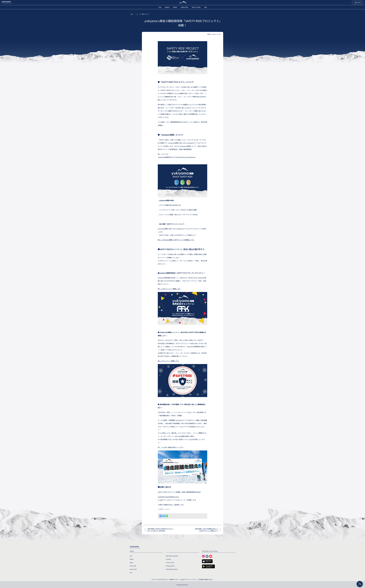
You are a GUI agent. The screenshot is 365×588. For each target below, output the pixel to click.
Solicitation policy (171, 569)
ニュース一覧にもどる (142, 14)
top (159, 7)
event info (184, 7)
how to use (196, 7)
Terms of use (170, 562)
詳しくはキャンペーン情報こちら (169, 289)
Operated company (172, 556)
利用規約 (201, 579)
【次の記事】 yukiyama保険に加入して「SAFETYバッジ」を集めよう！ (206, 530)
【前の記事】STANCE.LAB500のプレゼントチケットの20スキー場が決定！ (160, 530)
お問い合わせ (357, 2)
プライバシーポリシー (191, 579)
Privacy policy (170, 566)
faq (205, 7)
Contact (168, 559)
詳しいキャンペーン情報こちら (168, 361)
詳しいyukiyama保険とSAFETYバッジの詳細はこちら (176, 240)
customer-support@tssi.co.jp (168, 497)
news (175, 7)
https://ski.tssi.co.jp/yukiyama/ (186, 157)
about (167, 7)
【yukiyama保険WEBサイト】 (167, 157)
